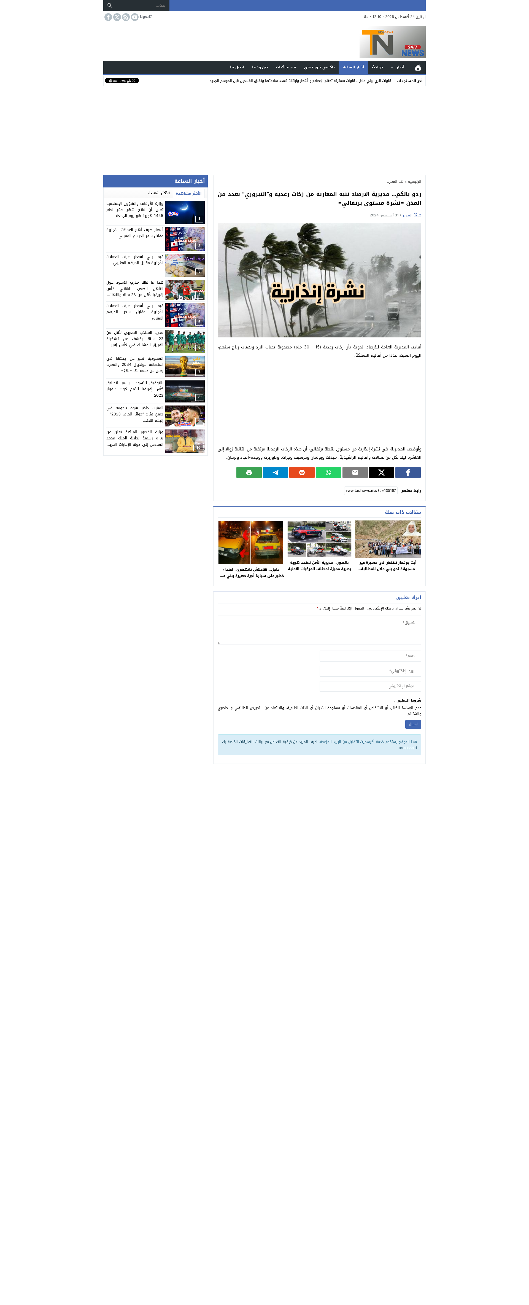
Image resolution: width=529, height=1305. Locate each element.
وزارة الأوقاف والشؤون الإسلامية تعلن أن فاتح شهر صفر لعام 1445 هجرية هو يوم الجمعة (134, 210)
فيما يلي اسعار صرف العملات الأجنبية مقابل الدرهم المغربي (134, 260)
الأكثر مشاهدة (189, 193)
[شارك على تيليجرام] (275, 472)
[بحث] (110, 5)
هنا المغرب (395, 181)
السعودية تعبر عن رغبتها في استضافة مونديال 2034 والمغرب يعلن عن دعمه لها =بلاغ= (134, 365)
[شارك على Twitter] (381, 472)
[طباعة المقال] (249, 472)
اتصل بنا (237, 67)
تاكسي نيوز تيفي (319, 67)
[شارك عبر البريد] (355, 472)
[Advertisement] (264, 129)
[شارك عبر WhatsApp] (328, 472)
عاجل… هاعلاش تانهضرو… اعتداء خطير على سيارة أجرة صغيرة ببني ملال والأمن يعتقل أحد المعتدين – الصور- (251, 576)
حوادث (377, 67)
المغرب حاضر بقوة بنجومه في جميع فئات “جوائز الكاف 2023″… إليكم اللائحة (134, 415)
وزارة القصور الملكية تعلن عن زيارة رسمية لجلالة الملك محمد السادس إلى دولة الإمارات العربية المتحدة (134, 442)
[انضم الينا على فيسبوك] (107, 17)
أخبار (400, 67)
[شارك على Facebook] (408, 472)
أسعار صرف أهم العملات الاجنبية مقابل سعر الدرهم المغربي (134, 233)
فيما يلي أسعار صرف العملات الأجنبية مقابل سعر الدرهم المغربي (134, 312)
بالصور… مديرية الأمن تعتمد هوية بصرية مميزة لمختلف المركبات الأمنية (319, 565)
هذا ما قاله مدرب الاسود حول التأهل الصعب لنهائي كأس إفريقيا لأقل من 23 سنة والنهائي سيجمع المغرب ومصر (134, 292)
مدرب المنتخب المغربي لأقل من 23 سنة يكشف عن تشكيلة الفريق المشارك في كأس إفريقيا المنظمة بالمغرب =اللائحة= (134, 342)
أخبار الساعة (353, 67)
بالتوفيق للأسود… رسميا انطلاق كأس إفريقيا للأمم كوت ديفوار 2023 (134, 389)
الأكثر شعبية (159, 193)
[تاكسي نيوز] (264, 42)
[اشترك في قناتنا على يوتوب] (134, 17)
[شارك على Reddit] (302, 472)
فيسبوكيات (286, 67)
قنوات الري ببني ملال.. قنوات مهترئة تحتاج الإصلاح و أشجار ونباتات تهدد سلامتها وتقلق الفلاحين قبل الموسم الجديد (300, 80)
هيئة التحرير (412, 215)
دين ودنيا (260, 67)
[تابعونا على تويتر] (116, 17)
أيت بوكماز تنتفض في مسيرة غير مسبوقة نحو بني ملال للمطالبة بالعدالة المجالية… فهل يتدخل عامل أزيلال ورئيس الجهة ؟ (388, 572)
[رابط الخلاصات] (125, 17)
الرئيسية (418, 67)
